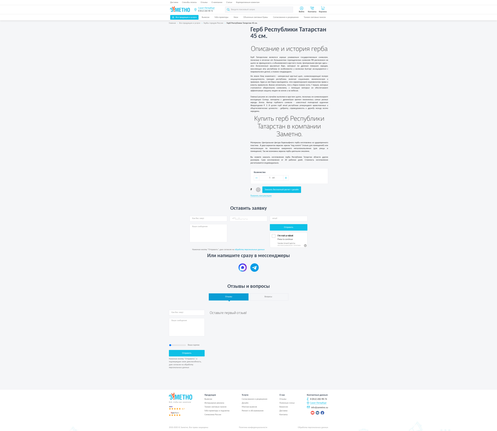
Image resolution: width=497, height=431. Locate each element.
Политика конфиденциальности (253, 427)
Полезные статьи (287, 403)
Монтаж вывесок (249, 407)
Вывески (205, 17)
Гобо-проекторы (221, 17)
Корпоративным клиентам (248, 2)
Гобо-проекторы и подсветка (216, 411)
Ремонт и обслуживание (253, 411)
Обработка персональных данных (313, 427)
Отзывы (204, 2)
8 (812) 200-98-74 (205, 11)
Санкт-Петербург (206, 8)
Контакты (283, 415)
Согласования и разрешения (286, 17)
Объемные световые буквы (255, 17)
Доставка (174, 2)
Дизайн (245, 403)
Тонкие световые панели (315, 17)
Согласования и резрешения (254, 399)
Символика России (212, 415)
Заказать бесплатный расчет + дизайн (282, 190)
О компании (216, 2)
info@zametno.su (319, 407)
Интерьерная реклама (214, 403)
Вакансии (283, 407)
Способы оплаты (189, 2)
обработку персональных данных (250, 250)
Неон (236, 17)
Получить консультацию (261, 196)
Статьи (229, 2)
